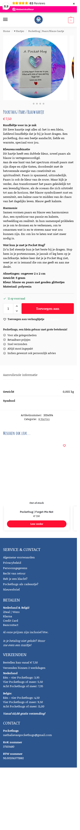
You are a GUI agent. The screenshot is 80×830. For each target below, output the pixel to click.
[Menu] (9, 19)
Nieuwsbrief (11, 589)
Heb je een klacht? (15, 578)
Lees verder (36, 524)
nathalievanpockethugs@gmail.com (27, 735)
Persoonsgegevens (15, 568)
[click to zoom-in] (35, 67)
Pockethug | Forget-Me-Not (36, 512)
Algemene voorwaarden (19, 557)
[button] (70, 20)
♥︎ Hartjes (19, 31)
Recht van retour (14, 573)
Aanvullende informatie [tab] (20, 374)
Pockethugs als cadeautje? (20, 584)
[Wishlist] (64, 446)
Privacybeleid (12, 562)
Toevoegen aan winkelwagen (47, 310)
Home (6, 31)
